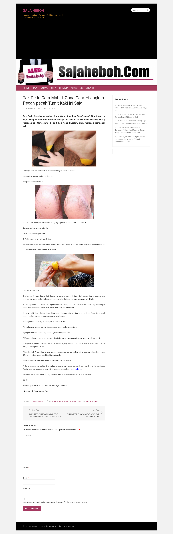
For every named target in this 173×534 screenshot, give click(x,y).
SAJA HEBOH (33, 10)
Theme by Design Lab (66, 526)
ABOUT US (90, 88)
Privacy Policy (77, 88)
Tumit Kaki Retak (75, 401)
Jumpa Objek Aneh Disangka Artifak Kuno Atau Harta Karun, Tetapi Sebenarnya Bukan (130, 139)
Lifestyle (44, 88)
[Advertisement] (86, 40)
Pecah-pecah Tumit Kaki (59, 401)
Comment (27, 435)
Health (35, 88)
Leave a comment (91, 401)
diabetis (78, 369)
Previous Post (45, 413)
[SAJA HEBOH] (86, 72)
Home (26, 88)
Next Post (83, 413)
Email (26, 478)
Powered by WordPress (48, 526)
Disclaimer (63, 88)
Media (53, 88)
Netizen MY (47, 108)
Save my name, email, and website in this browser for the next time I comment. (55, 502)
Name (26, 467)
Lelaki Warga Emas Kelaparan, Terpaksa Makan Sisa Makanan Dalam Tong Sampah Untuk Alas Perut (130, 130)
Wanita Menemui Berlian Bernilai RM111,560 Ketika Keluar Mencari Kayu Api (131, 108)
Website (26, 488)
